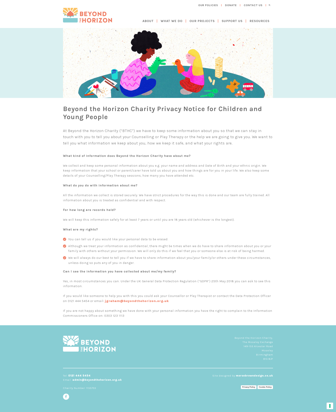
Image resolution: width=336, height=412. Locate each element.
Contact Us (253, 5)
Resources (260, 21)
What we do (172, 21)
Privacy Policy (248, 387)
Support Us (232, 21)
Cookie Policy (265, 387)
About (148, 21)
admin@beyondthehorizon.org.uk (97, 379)
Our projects (202, 21)
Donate (231, 5)
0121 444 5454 (79, 375)
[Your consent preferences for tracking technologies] (330, 406)
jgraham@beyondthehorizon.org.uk (137, 301)
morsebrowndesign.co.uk (254, 375)
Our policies (208, 5)
